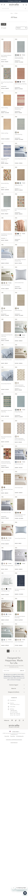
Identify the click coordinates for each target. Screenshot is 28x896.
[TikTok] (15, 720)
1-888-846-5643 (13, 710)
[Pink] (16, 82)
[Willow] (2, 283)
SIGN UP (22, 670)
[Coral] (18, 462)
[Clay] (16, 513)
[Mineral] (16, 132)
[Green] (16, 383)
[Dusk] (18, 234)
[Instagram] (19, 720)
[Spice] (20, 513)
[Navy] (18, 564)
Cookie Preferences (14, 742)
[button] (4, 24)
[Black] (18, 55)
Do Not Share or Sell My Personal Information (14, 739)
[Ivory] (20, 234)
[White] (16, 564)
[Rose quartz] (16, 234)
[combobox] (21, 28)
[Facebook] (23, 720)
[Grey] (20, 55)
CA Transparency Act (19, 736)
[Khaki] (16, 183)
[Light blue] (20, 183)
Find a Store (12, 706)
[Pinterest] (12, 720)
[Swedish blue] (16, 55)
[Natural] (7, 283)
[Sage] (18, 132)
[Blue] (2, 308)
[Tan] (4, 308)
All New (16, 13)
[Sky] (16, 335)
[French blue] (16, 462)
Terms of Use (7, 736)
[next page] (19, 651)
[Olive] (20, 564)
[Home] (14, 5)
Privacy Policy (12, 736)
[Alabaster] (18, 335)
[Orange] (18, 614)
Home (12, 13)
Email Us (12, 703)
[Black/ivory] (20, 82)
